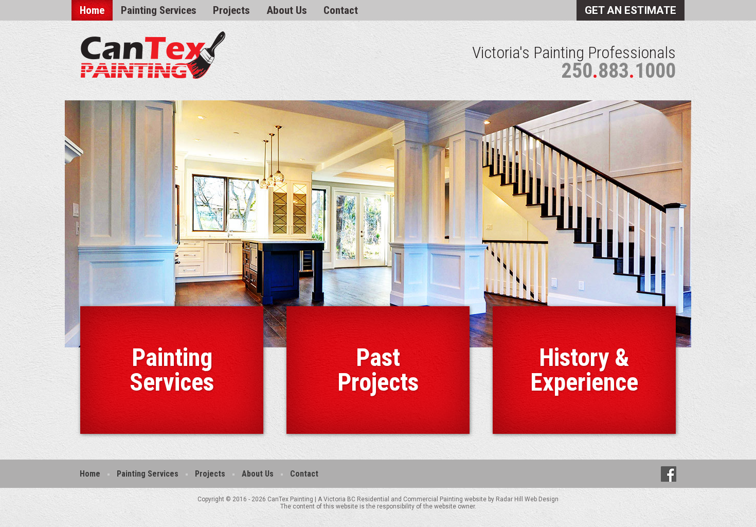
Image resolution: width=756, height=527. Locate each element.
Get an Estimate (630, 10)
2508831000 (619, 71)
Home (92, 10)
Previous (49, 224)
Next (706, 224)
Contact (340, 10)
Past (378, 370)
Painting (172, 370)
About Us (286, 10)
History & (584, 370)
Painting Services (158, 10)
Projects (231, 10)
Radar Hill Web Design (527, 499)
